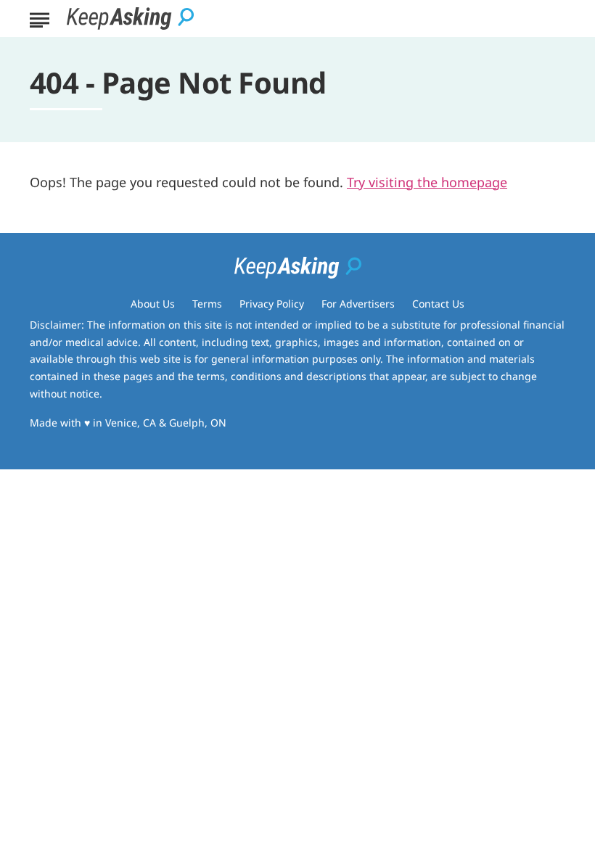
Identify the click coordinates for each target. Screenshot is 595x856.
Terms (207, 303)
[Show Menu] (39, 17)
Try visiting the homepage (427, 182)
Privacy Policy (271, 303)
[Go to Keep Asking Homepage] (130, 18)
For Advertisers (358, 303)
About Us (153, 303)
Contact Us (438, 303)
